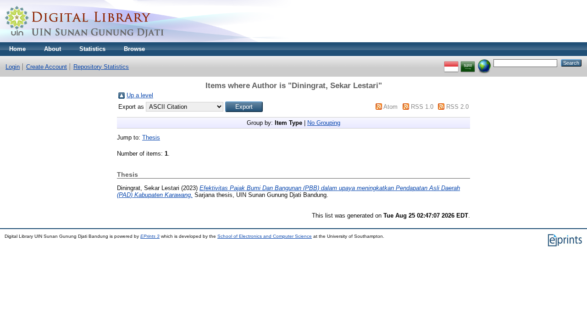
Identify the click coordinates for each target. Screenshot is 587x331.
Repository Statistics (101, 66)
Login (13, 66)
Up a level (140, 95)
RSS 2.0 (457, 106)
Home (17, 48)
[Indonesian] (451, 62)
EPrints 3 (150, 236)
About (52, 48)
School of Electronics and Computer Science (264, 236)
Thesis (151, 137)
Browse (134, 48)
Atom (390, 106)
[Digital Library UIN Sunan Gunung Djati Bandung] (85, 40)
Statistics (92, 48)
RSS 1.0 (422, 106)
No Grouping (323, 122)
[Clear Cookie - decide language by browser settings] (484, 62)
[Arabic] (467, 62)
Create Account (46, 66)
